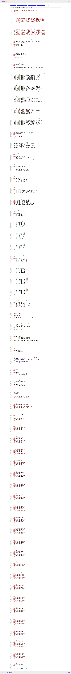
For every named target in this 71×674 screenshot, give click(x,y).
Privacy (9, 672)
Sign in (69, 1)
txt (66, 672)
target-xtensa (41, 5)
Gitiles (6, 672)
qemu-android (13, 5)
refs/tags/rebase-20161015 (30, 5)
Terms (12, 672)
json (69, 672)
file (31, 7)
